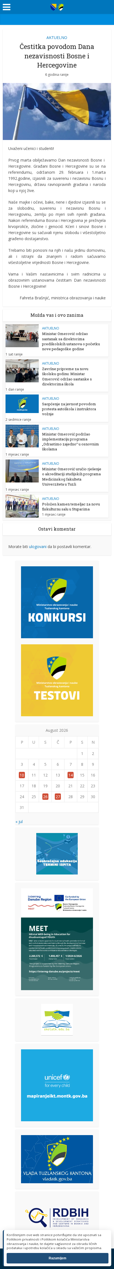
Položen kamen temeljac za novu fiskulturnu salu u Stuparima (71, 507)
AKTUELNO (56, 37)
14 (70, 775)
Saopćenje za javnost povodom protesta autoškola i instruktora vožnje (69, 408)
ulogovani (37, 546)
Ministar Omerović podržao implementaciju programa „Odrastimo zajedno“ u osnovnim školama (70, 442)
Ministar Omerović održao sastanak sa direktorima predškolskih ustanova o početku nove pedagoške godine (71, 341)
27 (58, 796)
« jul (19, 821)
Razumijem (57, 1258)
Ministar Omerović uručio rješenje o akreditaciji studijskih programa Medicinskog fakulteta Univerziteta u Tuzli (71, 476)
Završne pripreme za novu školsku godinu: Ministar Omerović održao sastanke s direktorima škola (67, 376)
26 (45, 796)
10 (22, 775)
